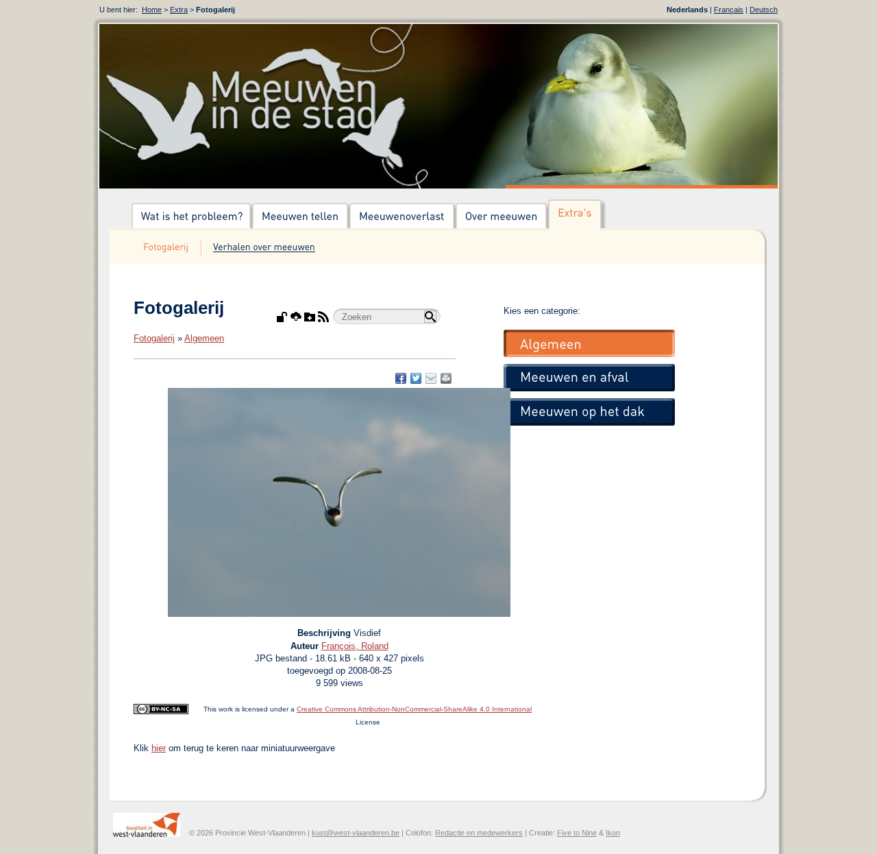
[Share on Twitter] (415, 378)
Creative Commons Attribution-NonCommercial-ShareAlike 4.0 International (414, 709)
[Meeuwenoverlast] (402, 216)
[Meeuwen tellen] (300, 216)
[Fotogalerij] (166, 248)
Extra (179, 9)
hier (158, 748)
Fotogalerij (154, 338)
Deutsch (764, 9)
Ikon (613, 833)
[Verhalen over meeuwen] (264, 248)
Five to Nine (577, 833)
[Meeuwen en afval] (589, 377)
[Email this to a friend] (446, 378)
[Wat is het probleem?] (192, 216)
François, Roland (354, 646)
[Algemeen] (589, 343)
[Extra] (577, 216)
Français (728, 9)
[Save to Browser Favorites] (430, 378)
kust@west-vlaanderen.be (355, 833)
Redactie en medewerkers (479, 833)
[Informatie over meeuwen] (502, 216)
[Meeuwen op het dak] (589, 412)
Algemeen (204, 338)
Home (152, 9)
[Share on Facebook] (400, 378)
